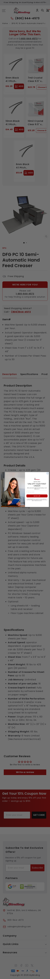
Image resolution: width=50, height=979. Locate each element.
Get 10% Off (37, 495)
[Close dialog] (47, 473)
